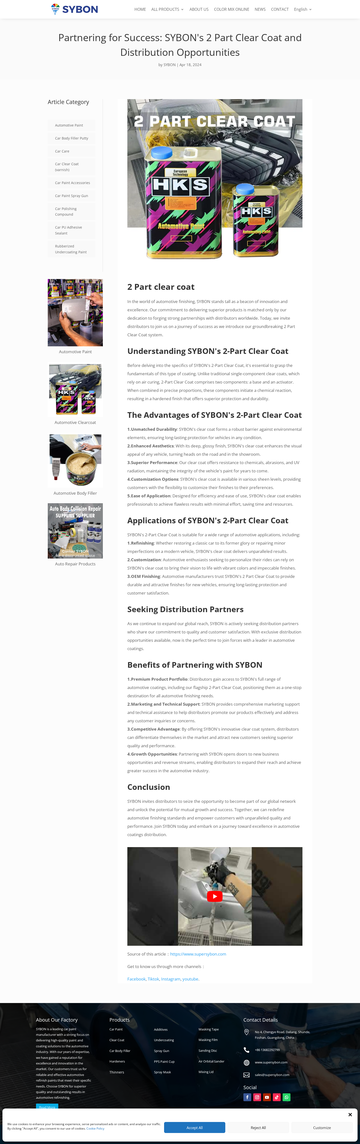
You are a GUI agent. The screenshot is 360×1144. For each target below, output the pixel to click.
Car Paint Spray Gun (71, 195)
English (300, 9)
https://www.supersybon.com (198, 954)
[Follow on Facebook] (247, 1097)
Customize (322, 1127)
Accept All (195, 1127)
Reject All (258, 1127)
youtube (190, 979)
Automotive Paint (69, 125)
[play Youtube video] (215, 896)
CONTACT (280, 9)
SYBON (170, 64)
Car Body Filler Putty (71, 138)
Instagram (170, 979)
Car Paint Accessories (72, 182)
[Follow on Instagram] (257, 1097)
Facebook (136, 979)
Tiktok (153, 979)
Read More (47, 1107)
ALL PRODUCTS (165, 9)
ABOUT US (199, 9)
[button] (350, 1114)
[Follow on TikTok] (277, 1097)
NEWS (260, 9)
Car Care (62, 151)
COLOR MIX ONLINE (231, 9)
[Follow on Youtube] (267, 1097)
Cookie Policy (95, 1128)
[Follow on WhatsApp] (286, 1097)
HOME (140, 9)
